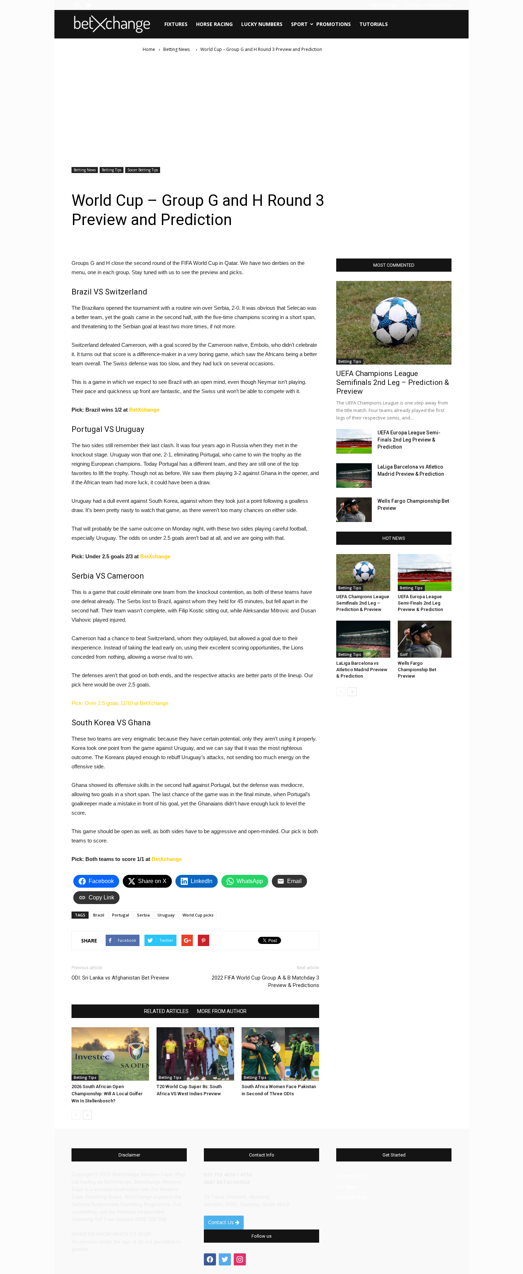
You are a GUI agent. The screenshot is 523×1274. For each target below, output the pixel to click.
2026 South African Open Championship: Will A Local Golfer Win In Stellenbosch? (107, 1093)
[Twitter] (88, 5)
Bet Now (413, 4)
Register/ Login (383, 4)
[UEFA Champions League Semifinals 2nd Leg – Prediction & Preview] (393, 323)
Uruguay (166, 915)
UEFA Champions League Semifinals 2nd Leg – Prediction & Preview (392, 382)
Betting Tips (111, 169)
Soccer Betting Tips (142, 169)
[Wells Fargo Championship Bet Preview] (354, 509)
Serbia (143, 915)
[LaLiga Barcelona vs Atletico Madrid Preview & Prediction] (354, 475)
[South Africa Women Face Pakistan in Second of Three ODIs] (280, 1054)
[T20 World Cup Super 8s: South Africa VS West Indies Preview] (195, 1054)
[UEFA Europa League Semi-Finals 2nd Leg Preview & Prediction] (354, 441)
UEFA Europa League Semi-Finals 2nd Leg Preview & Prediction (408, 440)
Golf (403, 654)
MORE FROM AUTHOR (222, 1011)
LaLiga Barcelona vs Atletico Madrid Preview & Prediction (361, 670)
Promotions (333, 24)
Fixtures (175, 24)
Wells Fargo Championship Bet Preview (417, 670)
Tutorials (373, 24)
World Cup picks (198, 915)
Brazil (98, 915)
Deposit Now (439, 4)
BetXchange (144, 410)
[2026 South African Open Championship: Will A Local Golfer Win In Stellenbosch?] (110, 1054)
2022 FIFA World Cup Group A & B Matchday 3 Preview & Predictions (265, 981)
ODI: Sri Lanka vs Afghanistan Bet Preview (120, 978)
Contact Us (221, 1222)
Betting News (85, 169)
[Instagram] (77, 5)
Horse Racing (214, 24)
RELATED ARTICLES (166, 1011)
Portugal (120, 915)
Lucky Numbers (261, 24)
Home (149, 49)
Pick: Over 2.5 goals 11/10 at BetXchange (120, 703)
